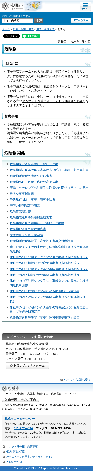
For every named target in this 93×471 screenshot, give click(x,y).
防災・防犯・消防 (23, 29)
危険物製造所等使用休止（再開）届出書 (37, 223)
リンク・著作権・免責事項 (22, 446)
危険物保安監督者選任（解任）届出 (34, 164)
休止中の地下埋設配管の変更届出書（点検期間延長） (46, 263)
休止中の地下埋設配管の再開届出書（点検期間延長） (46, 275)
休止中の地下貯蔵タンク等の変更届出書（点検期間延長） (49, 257)
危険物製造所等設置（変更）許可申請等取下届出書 (44, 317)
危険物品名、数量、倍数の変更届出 (34, 182)
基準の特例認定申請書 (25, 205)
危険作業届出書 (20, 211)
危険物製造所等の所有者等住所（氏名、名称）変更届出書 (49, 170)
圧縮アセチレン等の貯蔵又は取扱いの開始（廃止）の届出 (49, 187)
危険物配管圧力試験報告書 (28, 229)
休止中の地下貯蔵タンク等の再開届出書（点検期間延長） (49, 269)
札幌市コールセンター (20, 418)
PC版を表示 (81, 20)
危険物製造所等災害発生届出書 (31, 217)
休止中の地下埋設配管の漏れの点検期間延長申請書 (44, 291)
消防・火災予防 (45, 29)
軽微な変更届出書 (22, 193)
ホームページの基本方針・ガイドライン (29, 456)
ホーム (6, 29)
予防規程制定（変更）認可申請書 (32, 199)
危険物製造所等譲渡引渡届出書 (31, 176)
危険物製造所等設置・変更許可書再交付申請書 (41, 241)
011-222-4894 (23, 428)
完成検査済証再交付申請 (26, 235)
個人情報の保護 (15, 451)
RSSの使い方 (14, 461)
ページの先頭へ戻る (77, 379)
